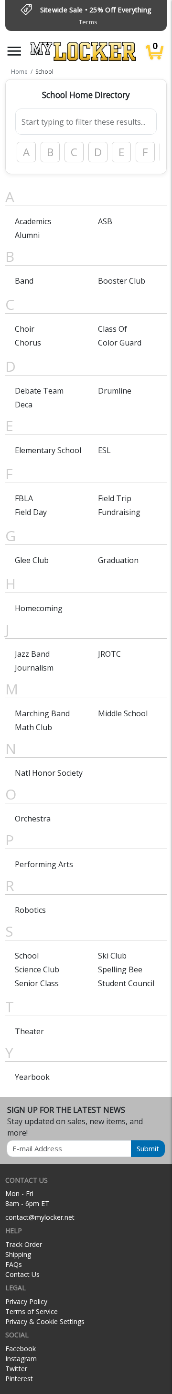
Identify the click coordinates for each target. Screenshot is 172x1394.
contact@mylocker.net (40, 1217)
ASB (105, 221)
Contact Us (22, 1274)
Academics (33, 221)
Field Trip (114, 498)
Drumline (114, 391)
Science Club (37, 969)
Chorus (28, 342)
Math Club (33, 727)
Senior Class (37, 983)
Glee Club (32, 560)
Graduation (118, 560)
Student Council (126, 983)
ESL (104, 450)
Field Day (31, 512)
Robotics (30, 910)
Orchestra (33, 818)
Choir (24, 329)
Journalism (34, 667)
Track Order (23, 1244)
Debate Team (39, 391)
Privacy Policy (26, 1301)
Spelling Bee (120, 969)
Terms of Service (31, 1311)
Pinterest (19, 1378)
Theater (29, 1031)
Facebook (20, 1348)
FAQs (13, 1264)
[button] (14, 51)
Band (24, 281)
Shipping (18, 1254)
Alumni (27, 235)
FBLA (24, 498)
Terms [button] (88, 22)
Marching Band (42, 713)
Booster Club (121, 281)
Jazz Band (32, 654)
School (27, 955)
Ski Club (112, 955)
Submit (148, 1148)
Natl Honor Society (49, 773)
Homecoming (39, 608)
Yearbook (32, 1077)
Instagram (21, 1358)
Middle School (123, 713)
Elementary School (48, 450)
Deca (23, 404)
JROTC (109, 654)
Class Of (112, 329)
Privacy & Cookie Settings (45, 1321)
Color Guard (119, 342)
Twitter (16, 1368)
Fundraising (119, 512)
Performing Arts (44, 864)
